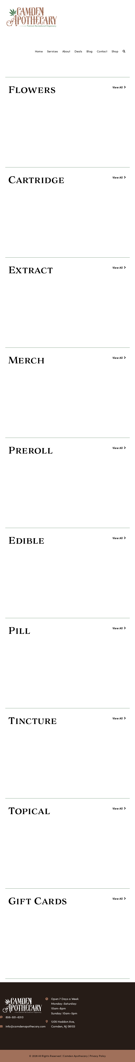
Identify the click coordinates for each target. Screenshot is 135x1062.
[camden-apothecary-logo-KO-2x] (22, 998)
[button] (124, 51)
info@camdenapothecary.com (26, 1026)
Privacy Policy (98, 1056)
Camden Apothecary (75, 1056)
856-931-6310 (14, 1017)
